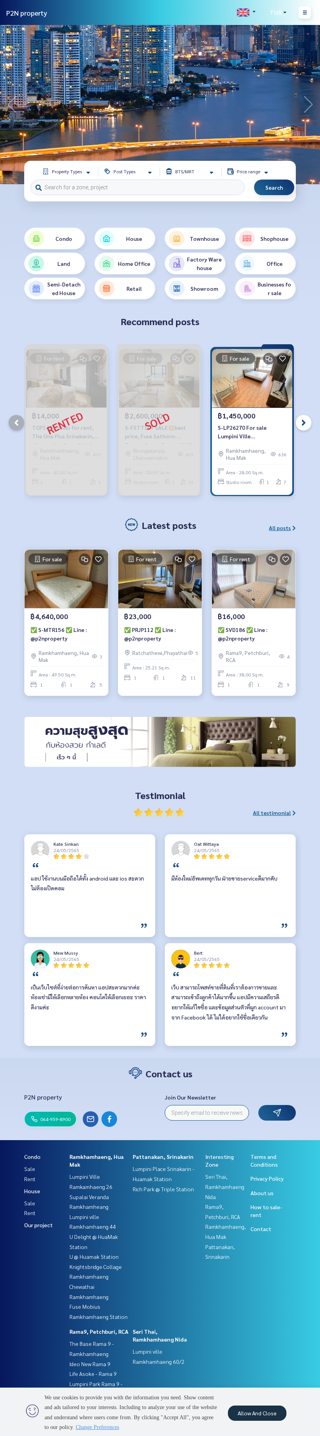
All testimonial (272, 812)
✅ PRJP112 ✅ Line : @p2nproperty (150, 634)
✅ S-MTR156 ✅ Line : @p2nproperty (58, 634)
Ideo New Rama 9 (89, 1363)
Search (274, 187)
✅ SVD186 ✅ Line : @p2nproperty (242, 634)
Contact (261, 1228)
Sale (29, 1168)
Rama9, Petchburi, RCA (98, 1331)
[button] (308, 104)
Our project (38, 1224)
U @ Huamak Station (94, 1256)
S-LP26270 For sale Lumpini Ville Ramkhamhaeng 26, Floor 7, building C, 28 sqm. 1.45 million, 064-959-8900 (250, 432)
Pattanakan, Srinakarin (163, 1156)
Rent (30, 1178)
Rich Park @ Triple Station (163, 1188)
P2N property (26, 12)
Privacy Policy (267, 1178)
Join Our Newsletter (190, 1097)
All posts (280, 527)
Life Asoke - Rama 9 (93, 1373)
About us (262, 1192)
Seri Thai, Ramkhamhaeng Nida (224, 1186)
